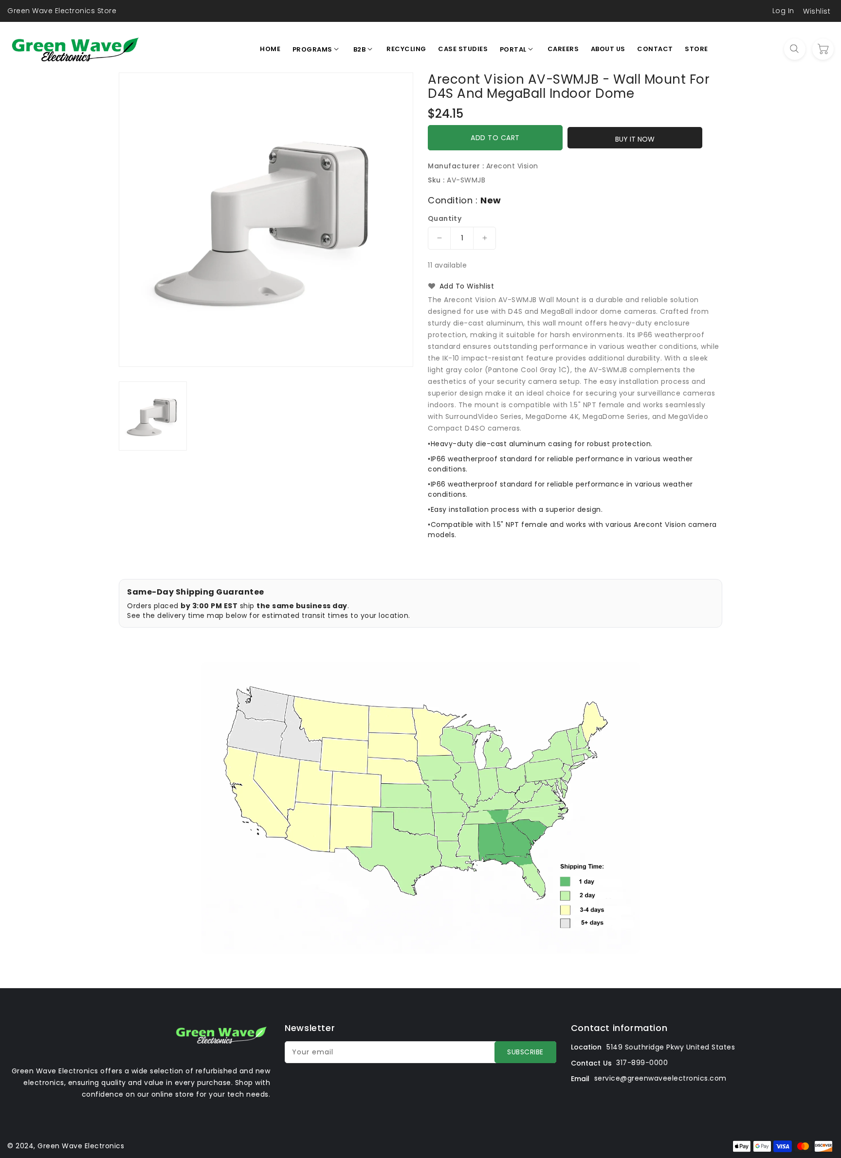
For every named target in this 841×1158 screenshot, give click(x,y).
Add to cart (495, 138)
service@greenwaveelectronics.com (660, 1078)
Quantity (444, 218)
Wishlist (816, 11)
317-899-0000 (642, 1063)
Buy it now (635, 139)
